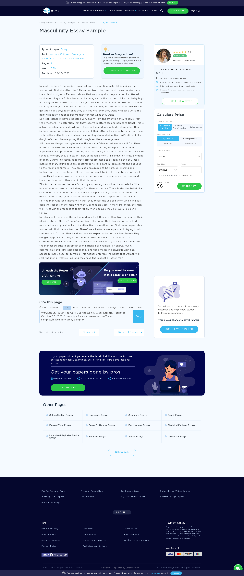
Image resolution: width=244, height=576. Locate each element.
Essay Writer (87, 497)
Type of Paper (163, 150)
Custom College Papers (172, 497)
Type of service (165, 121)
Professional (190, 143)
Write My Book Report (53, 497)
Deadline (161, 164)
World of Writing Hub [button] (94, 11)
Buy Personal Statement (133, 497)
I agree (176, 573)
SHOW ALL (120, 512)
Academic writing (165, 127)
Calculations (195, 127)
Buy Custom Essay (130, 491)
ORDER (172, 3)
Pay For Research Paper (54, 491)
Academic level (164, 134)
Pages (183, 164)
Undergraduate (190, 139)
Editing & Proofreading (179, 127)
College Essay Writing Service (175, 491)
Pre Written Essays (51, 502)
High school (168, 139)
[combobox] (179, 156)
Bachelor (168, 143)
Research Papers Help (92, 491)
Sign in (194, 11)
